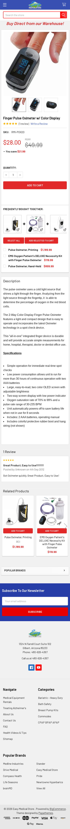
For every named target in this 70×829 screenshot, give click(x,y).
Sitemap (8, 738)
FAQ (5, 726)
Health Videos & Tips (15, 732)
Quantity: (10, 167)
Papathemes (45, 812)
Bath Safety (44, 703)
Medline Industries (13, 763)
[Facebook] (31, 667)
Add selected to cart (41, 240)
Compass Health (12, 776)
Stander (40, 763)
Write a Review (39, 123)
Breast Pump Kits (48, 710)
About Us (8, 714)
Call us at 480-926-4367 (35, 658)
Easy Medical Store (47, 769)
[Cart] (65, 5)
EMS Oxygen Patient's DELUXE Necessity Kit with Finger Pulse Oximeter (52, 542)
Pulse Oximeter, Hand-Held (24, 266)
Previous (4, 526)
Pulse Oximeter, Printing (23, 249)
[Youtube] (39, 667)
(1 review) (24, 123)
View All (40, 788)
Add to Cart (18, 530)
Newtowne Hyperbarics (49, 782)
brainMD (7, 788)
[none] (35, 64)
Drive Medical (10, 769)
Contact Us (9, 720)
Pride (39, 776)
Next (65, 526)
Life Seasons (10, 782)
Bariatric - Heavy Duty (50, 697)
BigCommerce (58, 808)
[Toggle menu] (4, 4)
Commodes (44, 716)
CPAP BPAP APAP (48, 722)
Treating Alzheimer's (14, 708)
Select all (13, 240)
